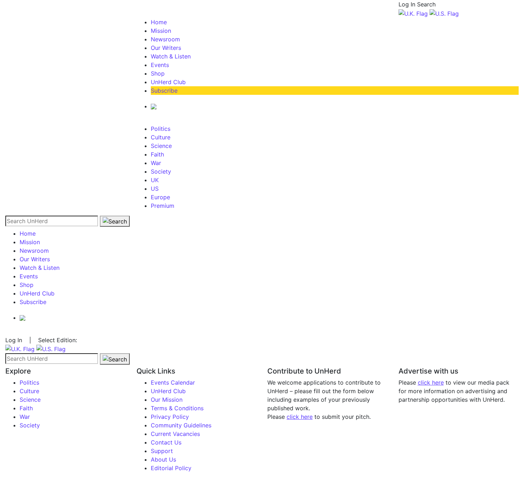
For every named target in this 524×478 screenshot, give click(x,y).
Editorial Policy (171, 468)
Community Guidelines (181, 425)
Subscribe (164, 90)
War (156, 162)
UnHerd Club (168, 82)
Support (162, 450)
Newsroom (165, 39)
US (155, 188)
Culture (160, 137)
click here (300, 416)
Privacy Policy (170, 416)
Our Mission (167, 399)
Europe (160, 197)
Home (159, 22)
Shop (158, 73)
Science (161, 145)
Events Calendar (173, 382)
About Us (163, 459)
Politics (160, 128)
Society (161, 171)
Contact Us (166, 442)
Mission (161, 30)
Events (160, 64)
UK (155, 180)
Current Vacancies (175, 433)
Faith (157, 154)
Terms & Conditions (177, 408)
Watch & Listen (171, 56)
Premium (162, 205)
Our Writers (166, 47)
